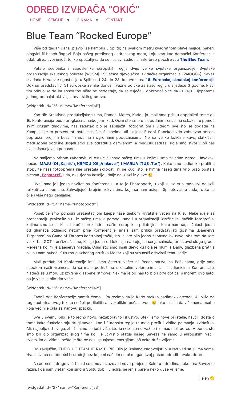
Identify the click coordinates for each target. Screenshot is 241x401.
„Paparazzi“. (51, 174)
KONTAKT (114, 19)
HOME (35, 19)
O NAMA (84, 19)
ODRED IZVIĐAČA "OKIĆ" (82, 9)
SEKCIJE (55, 19)
